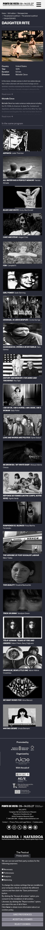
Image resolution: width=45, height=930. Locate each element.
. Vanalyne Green (16, 613)
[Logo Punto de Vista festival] (22, 806)
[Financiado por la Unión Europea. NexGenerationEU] (22, 791)
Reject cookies (22, 924)
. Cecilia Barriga (21, 320)
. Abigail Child (15, 237)
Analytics (7, 876)
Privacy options (22, 856)
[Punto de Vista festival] (18, 5)
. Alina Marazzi (17, 700)
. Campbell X (9, 265)
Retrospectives (23, 13)
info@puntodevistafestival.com (28, 819)
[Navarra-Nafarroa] (22, 838)
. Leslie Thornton (13, 153)
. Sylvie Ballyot (22, 438)
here (8, 907)
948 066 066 (12, 819)
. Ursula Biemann (16, 728)
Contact (5, 822)
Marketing (7, 880)
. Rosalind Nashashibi (17, 585)
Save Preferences (22, 914)
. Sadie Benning (14, 293)
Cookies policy (38, 822)
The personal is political (12, 16)
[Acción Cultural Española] (22, 779)
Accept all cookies (22, 919)
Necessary (8, 869)
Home (4, 13)
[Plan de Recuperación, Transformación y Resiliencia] (22, 785)
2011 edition (12, 13)
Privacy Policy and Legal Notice (20, 822)
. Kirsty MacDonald (18, 210)
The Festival (22, 852)
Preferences (8, 873)
